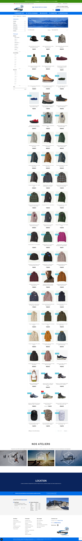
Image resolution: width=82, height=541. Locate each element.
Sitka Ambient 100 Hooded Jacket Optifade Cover (48, 67)
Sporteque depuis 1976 (65, 535)
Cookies (26, 528)
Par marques (15, 28)
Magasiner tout (20, 13)
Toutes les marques (33, 13)
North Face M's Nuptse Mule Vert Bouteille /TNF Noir (62, 86)
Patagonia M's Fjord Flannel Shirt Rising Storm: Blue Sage (62, 186)
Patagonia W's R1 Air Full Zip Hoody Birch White (62, 126)
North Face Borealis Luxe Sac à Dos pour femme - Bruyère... (48, 424)
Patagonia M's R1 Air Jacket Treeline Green (62, 205)
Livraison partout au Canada (40, 7)
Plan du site (27, 531)
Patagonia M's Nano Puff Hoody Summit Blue (34, 166)
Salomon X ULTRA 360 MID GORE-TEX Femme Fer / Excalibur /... (62, 384)
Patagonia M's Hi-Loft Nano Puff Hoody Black (48, 146)
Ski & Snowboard (16, 527)
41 (61, 430)
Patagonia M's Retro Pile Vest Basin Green (48, 324)
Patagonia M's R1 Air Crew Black (34, 244)
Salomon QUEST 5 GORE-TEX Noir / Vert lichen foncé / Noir (62, 404)
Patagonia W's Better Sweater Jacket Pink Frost (62, 265)
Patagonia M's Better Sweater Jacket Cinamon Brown (62, 285)
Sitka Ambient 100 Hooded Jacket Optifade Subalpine (34, 67)
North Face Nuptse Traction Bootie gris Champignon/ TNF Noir (48, 106)
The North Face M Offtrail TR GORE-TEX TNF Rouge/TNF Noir (34, 126)
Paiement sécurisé (28, 524)
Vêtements (15, 19)
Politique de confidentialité (29, 530)
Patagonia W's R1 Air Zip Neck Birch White (34, 146)
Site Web (23, 507)
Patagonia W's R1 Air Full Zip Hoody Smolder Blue (48, 225)
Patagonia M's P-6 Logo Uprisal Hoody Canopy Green (48, 245)
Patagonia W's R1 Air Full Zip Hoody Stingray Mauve (34, 225)
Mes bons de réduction (41, 526)
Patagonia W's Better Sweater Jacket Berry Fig (34, 285)
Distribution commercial (29, 526)
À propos (26, 523)
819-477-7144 (58, 7)
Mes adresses (39, 523)
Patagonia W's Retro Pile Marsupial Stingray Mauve (48, 305)
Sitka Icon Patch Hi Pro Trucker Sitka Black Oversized (34, 47)
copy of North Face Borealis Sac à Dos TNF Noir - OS (62, 424)
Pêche (14, 524)
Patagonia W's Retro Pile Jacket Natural (34, 344)
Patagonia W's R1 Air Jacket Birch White (48, 126)
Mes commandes (40, 520)
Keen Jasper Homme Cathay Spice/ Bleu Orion (34, 86)
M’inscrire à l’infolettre (51, 493)
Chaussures (15, 25)
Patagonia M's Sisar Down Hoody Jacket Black (34, 364)
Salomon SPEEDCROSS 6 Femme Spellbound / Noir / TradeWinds (34, 404)
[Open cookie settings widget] (1, 539)
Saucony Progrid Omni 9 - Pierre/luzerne (48, 404)
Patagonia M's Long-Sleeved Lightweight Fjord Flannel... (48, 186)
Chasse (14, 523)
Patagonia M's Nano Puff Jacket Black (34, 186)
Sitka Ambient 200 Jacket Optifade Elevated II (62, 47)
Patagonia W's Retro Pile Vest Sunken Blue (62, 305)
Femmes (14, 21)
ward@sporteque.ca (57, 522)
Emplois (26, 532)
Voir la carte (17, 507)
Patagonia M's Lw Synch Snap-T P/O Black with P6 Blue (48, 265)
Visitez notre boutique (65, 7)
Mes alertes (39, 527)
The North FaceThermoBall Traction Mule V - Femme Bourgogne (62, 67)
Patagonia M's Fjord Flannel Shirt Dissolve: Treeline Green (34, 205)
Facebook (58, 525)
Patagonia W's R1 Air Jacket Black (48, 204)
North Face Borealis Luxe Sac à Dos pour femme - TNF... (34, 424)
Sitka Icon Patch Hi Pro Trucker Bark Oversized (48, 47)
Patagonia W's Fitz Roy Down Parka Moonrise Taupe (48, 364)
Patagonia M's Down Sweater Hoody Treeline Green (62, 146)
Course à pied (15, 528)
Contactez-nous (27, 520)
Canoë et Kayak (15, 520)
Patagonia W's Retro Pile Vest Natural (34, 324)
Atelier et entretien (28, 534)
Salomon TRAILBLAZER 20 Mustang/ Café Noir (34, 384)
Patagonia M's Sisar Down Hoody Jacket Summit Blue (62, 344)
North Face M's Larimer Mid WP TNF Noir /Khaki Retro (61, 106)
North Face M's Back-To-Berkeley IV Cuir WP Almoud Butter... (48, 86)
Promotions (54, 13)
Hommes (14, 30)
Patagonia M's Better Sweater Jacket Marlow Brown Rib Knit (48, 285)
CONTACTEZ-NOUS (63, 13)
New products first (60, 30)
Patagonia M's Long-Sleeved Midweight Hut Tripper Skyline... (61, 245)
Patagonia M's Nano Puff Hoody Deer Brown (48, 166)
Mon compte (39, 518)
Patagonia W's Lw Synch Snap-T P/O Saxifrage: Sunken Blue (34, 305)
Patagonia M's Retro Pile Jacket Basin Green (61, 324)
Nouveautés (44, 13)
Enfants (14, 23)
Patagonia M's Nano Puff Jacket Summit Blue (62, 166)
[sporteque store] (57, 504)
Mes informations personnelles (42, 524)
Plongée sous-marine (16, 526)
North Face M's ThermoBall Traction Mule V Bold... (34, 106)
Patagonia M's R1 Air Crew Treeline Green (62, 225)
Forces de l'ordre (28, 527)
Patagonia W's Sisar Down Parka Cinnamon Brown (48, 344)
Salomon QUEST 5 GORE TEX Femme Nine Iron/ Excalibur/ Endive (48, 384)
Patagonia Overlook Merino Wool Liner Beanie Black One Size (34, 265)
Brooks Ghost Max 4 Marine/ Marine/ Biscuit (62, 364)
